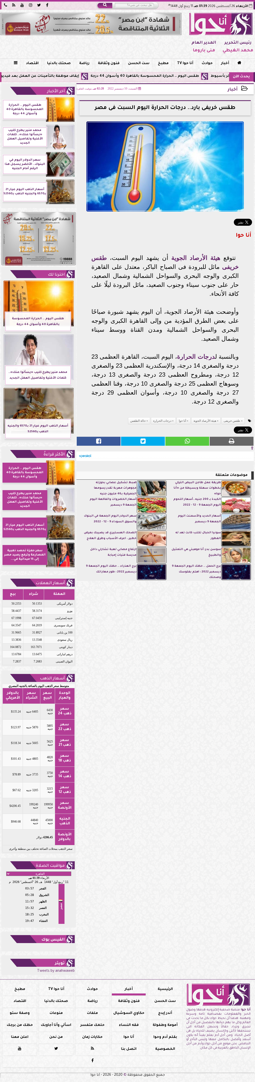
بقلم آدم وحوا (165, 1037)
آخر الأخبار (56, 91)
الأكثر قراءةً (54, 454)
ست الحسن (138, 64)
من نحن (56, 1037)
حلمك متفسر (92, 1025)
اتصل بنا (128, 1049)
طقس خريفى (232, 421)
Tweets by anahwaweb (56, 971)
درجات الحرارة (196, 356)
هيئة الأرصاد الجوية (195, 257)
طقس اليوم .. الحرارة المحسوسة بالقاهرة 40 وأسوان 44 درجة (176, 76)
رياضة (84, 64)
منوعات (56, 1013)
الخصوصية (165, 1049)
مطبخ (163, 64)
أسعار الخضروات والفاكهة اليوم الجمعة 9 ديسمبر (113, 502)
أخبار (225, 64)
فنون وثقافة (109, 64)
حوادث (207, 64)
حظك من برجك (20, 1025)
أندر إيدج (165, 1013)
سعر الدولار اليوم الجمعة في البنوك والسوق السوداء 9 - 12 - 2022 (110, 519)
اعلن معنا (19, 1037)
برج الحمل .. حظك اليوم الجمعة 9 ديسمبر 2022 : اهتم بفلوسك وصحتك (196, 572)
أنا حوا (182, 421)
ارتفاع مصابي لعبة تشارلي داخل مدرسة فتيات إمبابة (113, 552)
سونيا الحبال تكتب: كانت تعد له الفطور (198, 535)
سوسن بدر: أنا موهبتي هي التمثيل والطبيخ (196, 552)
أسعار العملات (50, 583)
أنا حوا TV (185, 64)
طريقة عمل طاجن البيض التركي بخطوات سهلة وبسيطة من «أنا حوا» (197, 488)
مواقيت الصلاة (50, 866)
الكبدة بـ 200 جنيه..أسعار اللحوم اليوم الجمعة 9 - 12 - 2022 (197, 502)
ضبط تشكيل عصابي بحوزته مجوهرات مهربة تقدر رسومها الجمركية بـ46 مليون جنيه (115, 488)
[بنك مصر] (91, 23)
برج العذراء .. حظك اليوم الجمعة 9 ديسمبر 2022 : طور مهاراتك (111, 569)
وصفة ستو (20, 1013)
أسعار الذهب (52, 678)
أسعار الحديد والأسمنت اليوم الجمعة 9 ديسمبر (199, 519)
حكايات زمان (92, 1037)
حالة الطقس (138, 421)
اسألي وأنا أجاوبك (56, 1025)
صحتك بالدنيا (59, 64)
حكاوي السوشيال (128, 1013)
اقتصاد (32, 64)
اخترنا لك (56, 275)
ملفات (92, 1013)
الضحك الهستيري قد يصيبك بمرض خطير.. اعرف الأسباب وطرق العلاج (110, 535)
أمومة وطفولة (165, 1025)
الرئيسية (165, 989)
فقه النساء (129, 1025)
